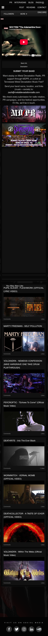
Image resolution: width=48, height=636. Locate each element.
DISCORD (42, 12)
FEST (21, 7)
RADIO (39, 2)
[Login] (43, 2)
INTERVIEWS (20, 2)
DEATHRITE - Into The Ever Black (19, 440)
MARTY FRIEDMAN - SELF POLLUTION (23, 325)
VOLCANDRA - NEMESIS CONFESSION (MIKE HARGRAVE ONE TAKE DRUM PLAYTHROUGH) (23, 364)
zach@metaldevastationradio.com (24, 92)
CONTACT (42, 7)
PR (10, 2)
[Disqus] (24, 180)
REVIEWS (30, 7)
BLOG (30, 2)
